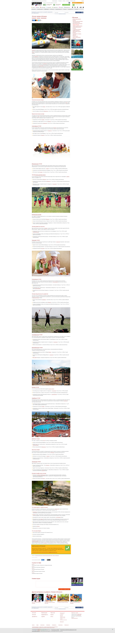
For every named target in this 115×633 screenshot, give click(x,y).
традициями (41, 65)
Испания (33, 50)
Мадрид (49, 121)
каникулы (65, 400)
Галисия (47, 456)
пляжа (41, 519)
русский (43, 470)
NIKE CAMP (35, 357)
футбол (55, 127)
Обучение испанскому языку (78, 21)
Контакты (64, 0)
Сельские (34, 240)
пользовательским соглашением (62, 13)
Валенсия (45, 123)
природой (58, 241)
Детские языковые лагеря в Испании (38, 571)
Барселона (46, 111)
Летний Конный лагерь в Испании (38, 569)
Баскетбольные (35, 347)
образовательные (35, 297)
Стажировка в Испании (77, 29)
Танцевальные (35, 334)
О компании (60, 0)
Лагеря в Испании (76, 24)
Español (83, 0)
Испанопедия (43, 7)
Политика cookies (55, 629)
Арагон (47, 168)
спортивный (58, 517)
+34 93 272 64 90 (58, 4)
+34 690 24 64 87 (49, 4)
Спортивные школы (76, 22)
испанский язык (37, 288)
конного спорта (51, 388)
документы (45, 543)
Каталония (54, 184)
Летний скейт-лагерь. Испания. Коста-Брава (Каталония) (42, 565)
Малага (50, 352)
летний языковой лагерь (38, 555)
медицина (52, 452)
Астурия (42, 248)
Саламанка (44, 299)
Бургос (44, 478)
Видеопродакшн (54, 0)
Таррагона (50, 130)
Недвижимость (55, 7)
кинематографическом (41, 474)
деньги (38, 526)
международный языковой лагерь (47, 555)
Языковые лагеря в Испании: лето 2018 (50, 603)
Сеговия (41, 172)
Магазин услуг (67, 7)
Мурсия (44, 179)
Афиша (38, 7)
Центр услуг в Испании (43, 0)
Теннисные (34, 461)
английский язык (36, 232)
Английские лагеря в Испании (37, 573)
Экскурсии (61, 7)
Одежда (34, 514)
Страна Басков (54, 394)
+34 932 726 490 (79, 614)
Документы (35, 511)
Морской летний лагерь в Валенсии (38, 567)
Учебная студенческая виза (77, 25)
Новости (33, 7)
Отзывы (61, 618)
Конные (34, 387)
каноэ (38, 116)
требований (57, 508)
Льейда (43, 119)
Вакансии (67, 0)
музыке (46, 228)
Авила (44, 106)
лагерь (33, 52)
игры (66, 102)
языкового (36, 56)
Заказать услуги (78, 4)
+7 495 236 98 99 (35, 552)
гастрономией (55, 281)
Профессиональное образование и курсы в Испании (77, 31)
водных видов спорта (40, 174)
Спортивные (35, 126)
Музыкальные (35, 163)
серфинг (67, 176)
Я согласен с (61, 13)
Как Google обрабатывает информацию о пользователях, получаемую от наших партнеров (43, 627)
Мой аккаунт (62, 621)
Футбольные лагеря (36, 214)
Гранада (42, 135)
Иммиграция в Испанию (63, 619)
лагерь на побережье (56, 555)
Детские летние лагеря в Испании (36, 603)
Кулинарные (35, 279)
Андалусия (45, 63)
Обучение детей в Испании (77, 23)
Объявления (49, 7)
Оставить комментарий (64, 589)
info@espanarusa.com (52, 552)
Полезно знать (75, 36)
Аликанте (48, 181)
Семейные (34, 398)
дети (44, 440)
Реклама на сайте (72, 0)
